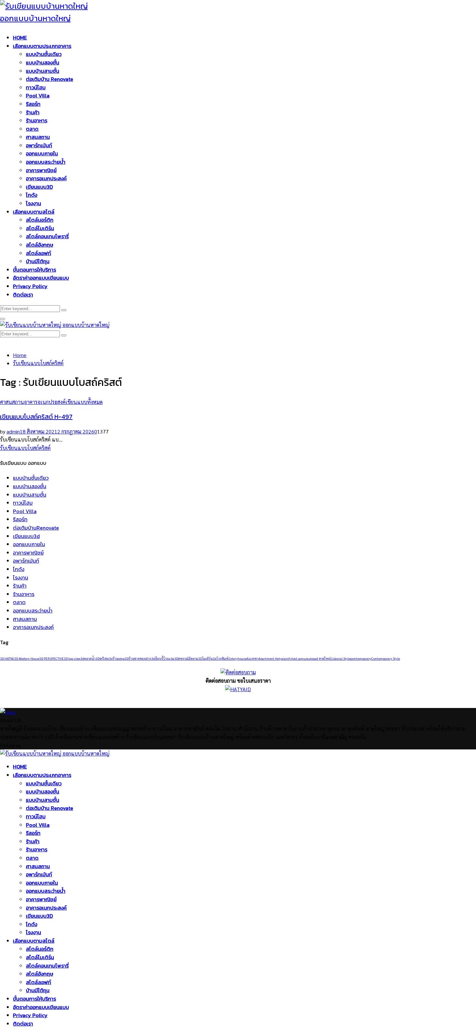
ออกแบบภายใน (42, 153)
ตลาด (32, 129)
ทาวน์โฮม (36, 87)
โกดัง (31, 195)
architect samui (295, 658)
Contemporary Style (385, 658)
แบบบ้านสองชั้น (42, 62)
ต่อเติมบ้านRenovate (36, 528)
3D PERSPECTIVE (51, 658)
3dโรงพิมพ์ (221, 658)
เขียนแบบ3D (39, 187)
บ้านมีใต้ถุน (38, 261)
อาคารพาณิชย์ (41, 170)
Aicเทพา (252, 658)
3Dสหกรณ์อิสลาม (186, 658)
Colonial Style (340, 658)
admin (13, 431)
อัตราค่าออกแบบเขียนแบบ (41, 278)
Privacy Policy (30, 286)
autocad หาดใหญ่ (319, 658)
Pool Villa (38, 95)
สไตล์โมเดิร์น (40, 228)
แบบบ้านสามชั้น (42, 71)
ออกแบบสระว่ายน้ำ (45, 162)
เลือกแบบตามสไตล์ (33, 212)
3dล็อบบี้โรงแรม (162, 658)
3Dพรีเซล (102, 658)
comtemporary (360, 658)
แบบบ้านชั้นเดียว (44, 54)
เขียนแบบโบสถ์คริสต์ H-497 (36, 416)
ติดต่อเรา (23, 294)
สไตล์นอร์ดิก (39, 220)
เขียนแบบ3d (26, 536)
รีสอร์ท (33, 104)
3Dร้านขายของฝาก (138, 658)
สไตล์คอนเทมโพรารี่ (47, 236)
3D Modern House (26, 658)
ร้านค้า (33, 112)
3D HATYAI (7, 658)
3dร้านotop (117, 658)
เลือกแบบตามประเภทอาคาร (42, 46)
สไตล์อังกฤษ (39, 245)
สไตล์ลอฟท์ (38, 253)
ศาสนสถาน (38, 137)
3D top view (72, 658)
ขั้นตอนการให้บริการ (34, 270)
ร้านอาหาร (36, 120)
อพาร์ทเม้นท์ (39, 145)
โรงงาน (33, 203)
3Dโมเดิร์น (205, 658)
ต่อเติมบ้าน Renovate (49, 79)
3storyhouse (237, 658)
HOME (20, 37)
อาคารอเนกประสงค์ (46, 178)
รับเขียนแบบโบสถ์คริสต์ (25, 447)
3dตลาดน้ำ (88, 658)
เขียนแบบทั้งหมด (84, 402)
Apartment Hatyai (271, 658)
